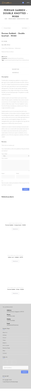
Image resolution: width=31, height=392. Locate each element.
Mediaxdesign (14, 381)
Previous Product (7, 28)
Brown (9, 255)
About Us (5, 332)
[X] (5, 362)
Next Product (24, 28)
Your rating (5, 153)
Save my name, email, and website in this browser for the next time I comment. (15, 184)
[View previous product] (3, 28)
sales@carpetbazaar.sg (12, 325)
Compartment (7, 60)
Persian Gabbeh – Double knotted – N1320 (18, 18)
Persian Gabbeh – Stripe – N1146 (15, 289)
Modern (13, 223)
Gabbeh (9, 58)
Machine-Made (6, 348)
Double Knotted (14, 60)
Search (24, 371)
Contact (5, 353)
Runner (22, 58)
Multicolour (13, 58)
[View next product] (28, 28)
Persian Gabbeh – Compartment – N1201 (15, 225)
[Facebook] (10, 362)
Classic (4, 337)
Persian (18, 58)
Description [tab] (15, 69)
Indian (14, 255)
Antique (5, 335)
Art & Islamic (6, 345)
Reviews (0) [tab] (15, 72)
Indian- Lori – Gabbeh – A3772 (15, 257)
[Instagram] (14, 362)
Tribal (4, 340)
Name (3, 173)
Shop (4, 350)
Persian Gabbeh (21, 60)
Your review (5, 158)
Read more (15, 229)
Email (17, 173)
